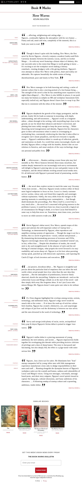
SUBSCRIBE (41, 470)
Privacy (45, 481)
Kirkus (16, 368)
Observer (15, 195)
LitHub (38, 481)
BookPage (15, 169)
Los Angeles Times (12, 96)
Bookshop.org (59, 476)
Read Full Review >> (74, 80)
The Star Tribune (13, 234)
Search (78, 2)
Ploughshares (13, 122)
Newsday (15, 44)
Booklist (15, 307)
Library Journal (13, 330)
